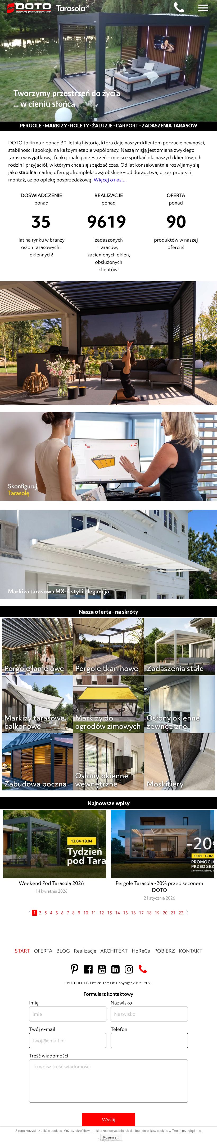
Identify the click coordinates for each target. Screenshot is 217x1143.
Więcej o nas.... (110, 179)
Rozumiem (111, 1137)
